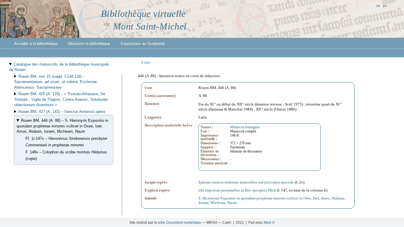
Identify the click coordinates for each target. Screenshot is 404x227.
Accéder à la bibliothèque (35, 43)
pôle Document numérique (179, 222)
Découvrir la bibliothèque (89, 43)
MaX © (269, 222)
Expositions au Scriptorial (142, 43)
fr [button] (378, 6)
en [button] (385, 6)
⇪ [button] (145, 62)
